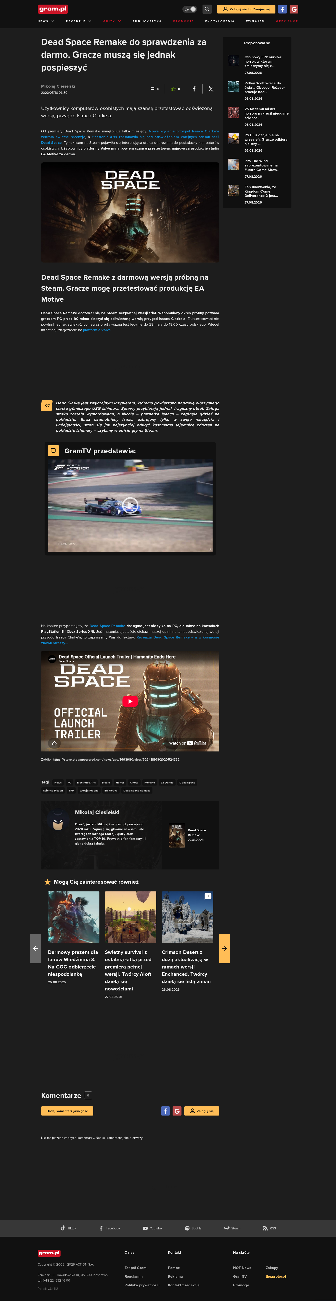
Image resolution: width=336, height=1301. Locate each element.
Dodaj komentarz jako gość (67, 1111)
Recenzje (76, 21)
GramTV (240, 1276)
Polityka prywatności (142, 1285)
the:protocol (276, 1276)
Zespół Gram (136, 1267)
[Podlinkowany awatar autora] (58, 819)
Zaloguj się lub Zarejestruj (250, 9)
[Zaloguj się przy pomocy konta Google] (294, 9)
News (43, 21)
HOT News (242, 1267)
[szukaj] (207, 9)
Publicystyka (147, 21)
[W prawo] (224, 948)
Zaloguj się (205, 1111)
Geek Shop (287, 21)
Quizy (109, 21)
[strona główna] (64, 9)
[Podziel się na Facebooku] (194, 89)
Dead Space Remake (107, 625)
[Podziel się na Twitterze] (211, 89)
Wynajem (255, 21)
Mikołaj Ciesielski (58, 86)
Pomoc (174, 1267)
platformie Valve (97, 330)
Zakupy (272, 1267)
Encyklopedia (220, 21)
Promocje (183, 21)
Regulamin (134, 1276)
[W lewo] (35, 948)
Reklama (175, 1276)
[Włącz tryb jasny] (189, 9)
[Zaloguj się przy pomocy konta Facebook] (282, 9)
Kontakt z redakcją (184, 1285)
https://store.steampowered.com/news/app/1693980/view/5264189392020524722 (116, 759)
